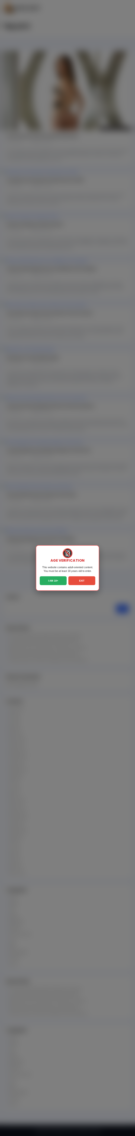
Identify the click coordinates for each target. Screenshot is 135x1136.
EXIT (82, 580)
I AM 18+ (53, 580)
